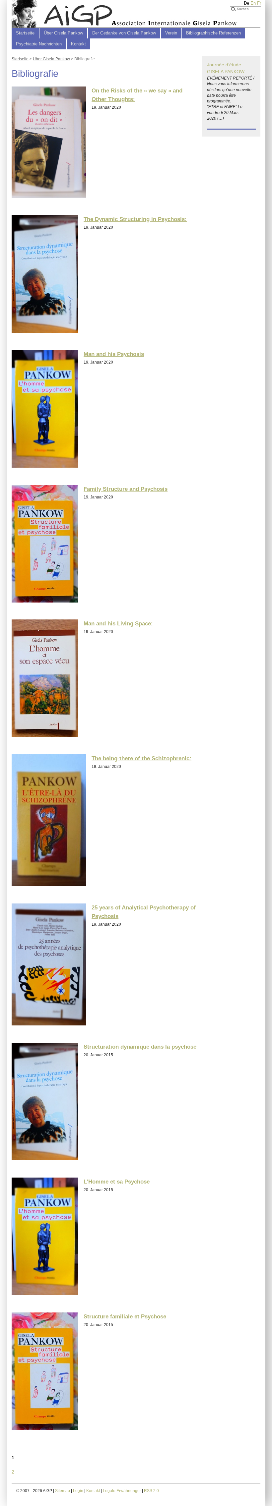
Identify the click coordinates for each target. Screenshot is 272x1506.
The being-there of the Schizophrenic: (141, 758)
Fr (259, 3)
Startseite (25, 32)
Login (78, 1491)
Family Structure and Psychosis (126, 489)
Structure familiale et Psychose (125, 1316)
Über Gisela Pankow (51, 59)
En (253, 3)
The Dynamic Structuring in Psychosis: (135, 219)
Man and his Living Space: (118, 623)
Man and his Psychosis (114, 354)
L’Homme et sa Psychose (117, 1181)
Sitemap (62, 1491)
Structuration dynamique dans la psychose (140, 1046)
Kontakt (78, 43)
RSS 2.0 (151, 1491)
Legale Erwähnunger (122, 1491)
